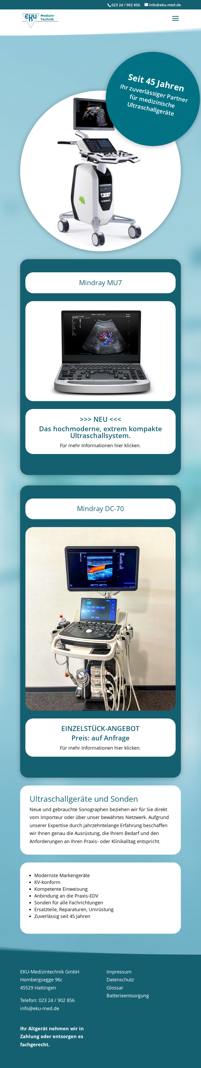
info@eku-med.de (39, 1008)
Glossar (115, 987)
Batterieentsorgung (128, 995)
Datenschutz (120, 979)
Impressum (119, 972)
